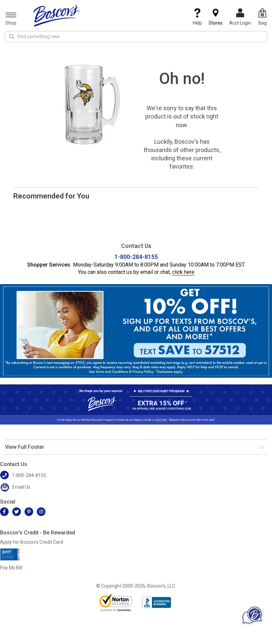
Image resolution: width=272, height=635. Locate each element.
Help (197, 23)
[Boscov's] (57, 15)
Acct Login (240, 23)
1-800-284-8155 (136, 256)
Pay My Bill (11, 567)
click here (183, 272)
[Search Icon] (11, 36)
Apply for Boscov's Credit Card (31, 542)
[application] (252, 615)
